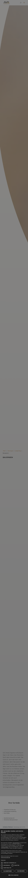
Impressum (3, 860)
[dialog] (14, 853)
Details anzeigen (4, 846)
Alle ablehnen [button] (20, 871)
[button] (14, 875)
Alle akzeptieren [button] (8, 871)
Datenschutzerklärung (5, 857)
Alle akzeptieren (16, 842)
